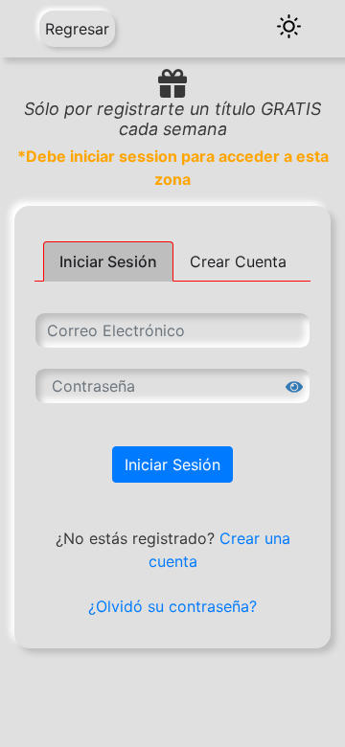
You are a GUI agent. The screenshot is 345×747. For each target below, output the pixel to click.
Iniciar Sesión (172, 464)
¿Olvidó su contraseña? (172, 606)
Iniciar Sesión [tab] (108, 261)
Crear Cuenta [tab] (238, 261)
